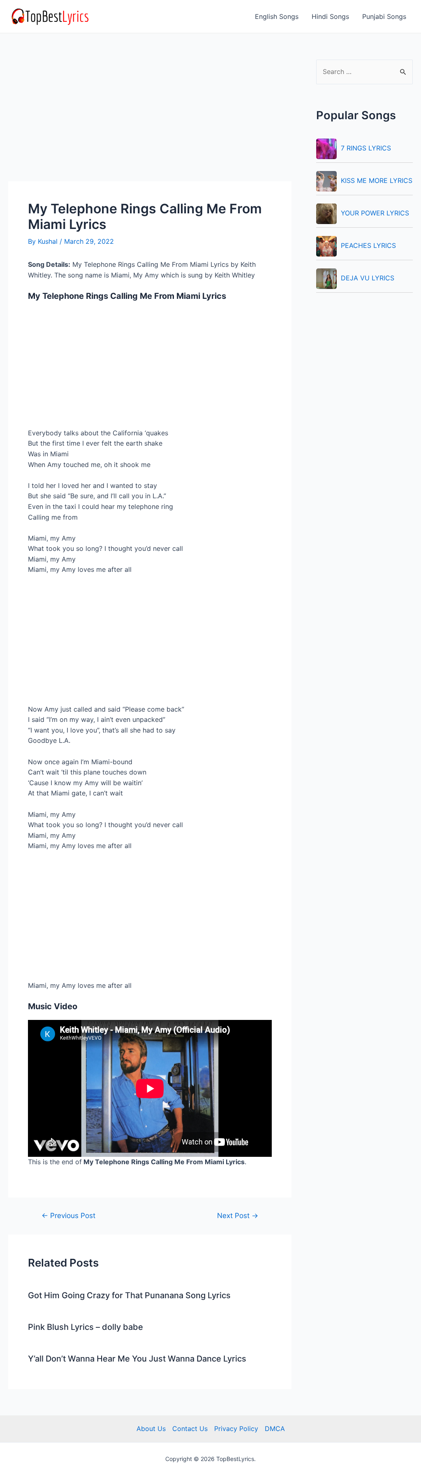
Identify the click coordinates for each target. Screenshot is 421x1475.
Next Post (237, 1215)
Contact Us (190, 1428)
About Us (151, 1428)
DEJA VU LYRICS (367, 278)
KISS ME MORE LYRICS (376, 180)
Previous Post (68, 1215)
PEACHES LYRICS (368, 245)
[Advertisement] (149, 120)
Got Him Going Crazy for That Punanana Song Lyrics (129, 1295)
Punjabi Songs (384, 16)
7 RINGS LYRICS (366, 148)
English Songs (276, 16)
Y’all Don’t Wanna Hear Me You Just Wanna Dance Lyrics (137, 1359)
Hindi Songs (330, 16)
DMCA (275, 1428)
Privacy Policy (236, 1428)
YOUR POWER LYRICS (375, 213)
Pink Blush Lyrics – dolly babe (85, 1327)
